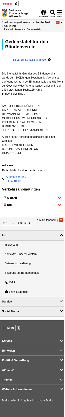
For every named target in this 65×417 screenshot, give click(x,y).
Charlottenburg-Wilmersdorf (16, 22)
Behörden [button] (8, 350)
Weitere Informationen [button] (17, 389)
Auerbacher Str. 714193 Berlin (16, 178)
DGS (12, 282)
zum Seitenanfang (47, 220)
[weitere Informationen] (4, 13)
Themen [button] (7, 379)
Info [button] (4, 235)
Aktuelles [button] (8, 370)
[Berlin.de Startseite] (10, 3)
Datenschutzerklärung (18, 263)
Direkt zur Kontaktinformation (30, 59)
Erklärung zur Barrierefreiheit (22, 272)
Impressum (11, 244)
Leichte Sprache (18, 291)
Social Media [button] (10, 311)
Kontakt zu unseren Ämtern (21, 254)
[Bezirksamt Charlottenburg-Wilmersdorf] (17, 223)
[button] (59, 22)
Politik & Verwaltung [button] (15, 360)
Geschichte (10, 25)
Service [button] (7, 301)
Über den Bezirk (43, 22)
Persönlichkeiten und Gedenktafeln (22, 29)
